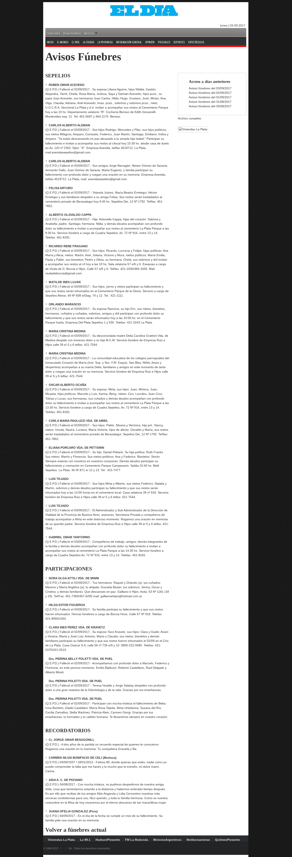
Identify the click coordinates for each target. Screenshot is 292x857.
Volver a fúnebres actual (75, 830)
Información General (129, 42)
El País (76, 42)
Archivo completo (189, 118)
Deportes (179, 42)
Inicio (50, 42)
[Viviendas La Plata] (191, 129)
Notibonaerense (198, 839)
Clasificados (53, 33)
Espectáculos (196, 42)
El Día (64, 848)
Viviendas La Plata (61, 839)
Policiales (164, 42)
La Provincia (105, 42)
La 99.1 (85, 839)
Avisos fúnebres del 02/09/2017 (210, 92)
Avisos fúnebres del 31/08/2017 (210, 101)
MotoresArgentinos (167, 839)
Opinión (150, 42)
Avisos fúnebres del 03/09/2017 (210, 88)
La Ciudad (88, 42)
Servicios (89, 33)
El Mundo (62, 42)
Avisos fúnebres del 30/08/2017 (210, 106)
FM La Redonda (136, 839)
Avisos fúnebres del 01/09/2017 (210, 97)
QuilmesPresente (227, 839)
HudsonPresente (108, 839)
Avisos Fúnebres (72, 33)
